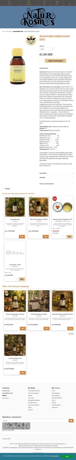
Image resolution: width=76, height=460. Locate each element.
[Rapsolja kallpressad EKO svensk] (54, 291)
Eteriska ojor (6, 390)
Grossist (30, 410)
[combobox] (6, 398)
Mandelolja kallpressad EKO (39, 219)
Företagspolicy (56, 393)
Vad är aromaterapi (33, 393)
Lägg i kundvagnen (55, 61)
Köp (69, 236)
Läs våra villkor (6, 439)
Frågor (30, 407)
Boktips (30, 395)
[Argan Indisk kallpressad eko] (6, 291)
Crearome (9, 31)
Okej (67, 456)
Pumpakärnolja (15, 219)
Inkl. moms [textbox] (5, 398)
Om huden (31, 398)
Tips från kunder (32, 402)
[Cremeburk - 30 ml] (15, 252)
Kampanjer (55, 407)
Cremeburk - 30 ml (15, 264)
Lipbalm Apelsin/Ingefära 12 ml (62, 219)
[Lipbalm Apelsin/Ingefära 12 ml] (54, 199)
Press (53, 390)
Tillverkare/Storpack (33, 405)
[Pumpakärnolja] (15, 206)
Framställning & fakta (34, 390)
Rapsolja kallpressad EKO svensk (62, 314)
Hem (3, 31)
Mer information (54, 456)
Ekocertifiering (56, 395)
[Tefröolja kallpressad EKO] (30, 291)
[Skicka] (71, 420)
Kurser (53, 400)
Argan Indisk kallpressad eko (15, 314)
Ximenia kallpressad (15, 358)
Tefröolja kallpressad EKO (39, 314)
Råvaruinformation (57, 398)
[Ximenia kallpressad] (6, 335)
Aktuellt (54, 402)
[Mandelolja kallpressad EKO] (31, 198)
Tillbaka (7, 189)
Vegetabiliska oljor (18, 31)
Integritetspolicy (56, 405)
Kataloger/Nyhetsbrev (34, 400)
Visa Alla (71, 334)
